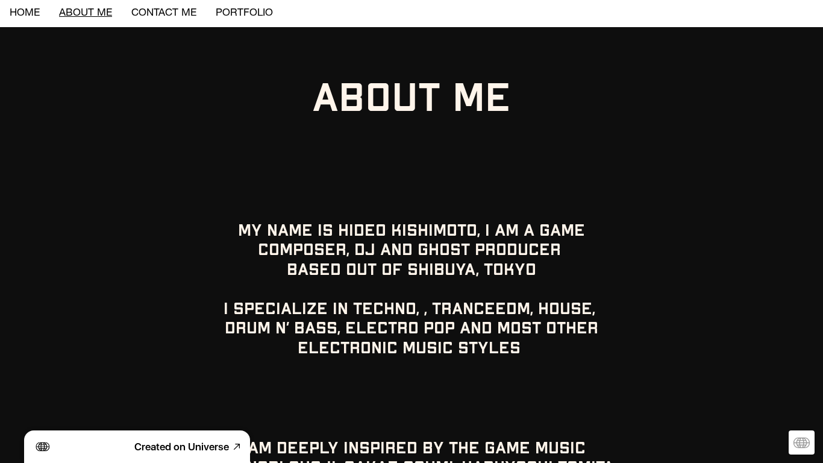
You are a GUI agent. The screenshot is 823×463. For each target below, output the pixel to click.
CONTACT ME (163, 13)
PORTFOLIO (244, 13)
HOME (25, 13)
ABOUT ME (85, 13)
